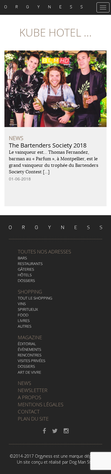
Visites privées (31, 360)
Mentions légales (40, 404)
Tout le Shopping (35, 298)
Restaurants (30, 263)
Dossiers (26, 280)
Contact (29, 411)
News (24, 383)
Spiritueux (28, 309)
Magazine (30, 337)
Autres (24, 326)
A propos (29, 397)
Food (23, 315)
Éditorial (27, 343)
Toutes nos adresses (44, 251)
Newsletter (32, 390)
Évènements (29, 349)
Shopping (30, 291)
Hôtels (25, 275)
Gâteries (26, 269)
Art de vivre (29, 372)
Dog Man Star (81, 462)
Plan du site (33, 418)
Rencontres (29, 355)
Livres (24, 320)
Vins (22, 303)
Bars (22, 258)
